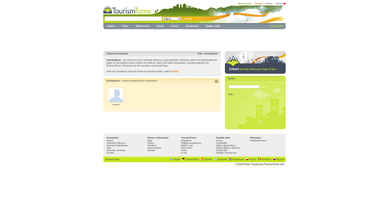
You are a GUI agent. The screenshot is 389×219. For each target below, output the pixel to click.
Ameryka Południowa (117, 145)
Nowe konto (244, 3)
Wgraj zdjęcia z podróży (228, 148)
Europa (110, 152)
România (266, 159)
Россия (280, 159)
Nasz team (186, 148)
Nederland (238, 159)
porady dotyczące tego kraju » (259, 69)
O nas (184, 152)
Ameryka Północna (116, 143)
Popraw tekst (112, 159)
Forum (174, 26)
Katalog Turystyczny (226, 152)
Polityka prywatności (191, 143)
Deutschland (192, 159)
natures (116, 104)
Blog (149, 140)
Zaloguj (258, 3)
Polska (252, 159)
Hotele (160, 26)
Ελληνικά (222, 159)
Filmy (125, 26)
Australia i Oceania (116, 150)
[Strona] (284, 3)
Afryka (110, 140)
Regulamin (186, 140)
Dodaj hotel (276, 26)
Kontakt (151, 150)
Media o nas (187, 145)
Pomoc (269, 3)
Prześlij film (221, 143)
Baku (231, 94)
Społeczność (142, 26)
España (208, 159)
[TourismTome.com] (127, 9)
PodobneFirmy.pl (258, 140)
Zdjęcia (111, 26)
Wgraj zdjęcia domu (225, 145)
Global (176, 159)
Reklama (151, 145)
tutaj (175, 71)
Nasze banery (154, 148)
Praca (184, 150)
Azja (109, 148)
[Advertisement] (194, 39)
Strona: (279, 3)
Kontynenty (192, 26)
